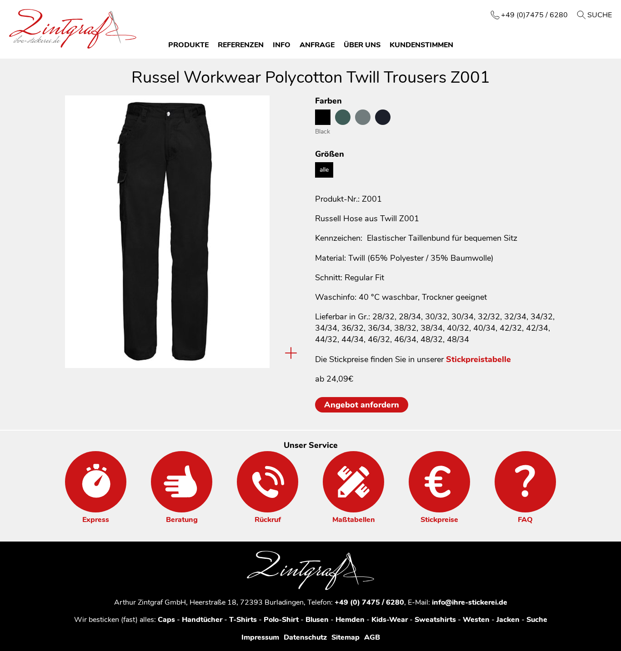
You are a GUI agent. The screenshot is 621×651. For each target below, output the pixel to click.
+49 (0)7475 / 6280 (534, 15)
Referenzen (241, 45)
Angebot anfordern (361, 404)
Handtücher (202, 620)
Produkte (188, 45)
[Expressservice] (95, 481)
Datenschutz (305, 637)
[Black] (323, 117)
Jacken (508, 620)
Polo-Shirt (281, 620)
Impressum (260, 637)
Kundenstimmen (421, 45)
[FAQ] (525, 481)
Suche (599, 15)
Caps (166, 620)
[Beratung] (181, 481)
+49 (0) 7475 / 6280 (369, 602)
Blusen (317, 620)
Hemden (350, 620)
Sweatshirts (435, 620)
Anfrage (317, 45)
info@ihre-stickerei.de (469, 602)
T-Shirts (243, 620)
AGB (372, 637)
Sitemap (345, 637)
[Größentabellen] (353, 481)
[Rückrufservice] (267, 481)
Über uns (362, 45)
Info (281, 45)
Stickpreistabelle (478, 359)
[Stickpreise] (439, 481)
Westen (476, 620)
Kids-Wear (389, 620)
